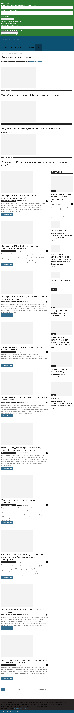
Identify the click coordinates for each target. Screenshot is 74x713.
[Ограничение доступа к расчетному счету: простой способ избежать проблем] (24, 434)
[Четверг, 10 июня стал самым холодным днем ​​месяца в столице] (62, 359)
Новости (26, 61)
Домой (3, 54)
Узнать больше (7, 214)
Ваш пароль (5, 17)
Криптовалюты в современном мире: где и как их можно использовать (24, 661)
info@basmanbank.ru (21, 708)
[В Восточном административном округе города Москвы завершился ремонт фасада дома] (62, 248)
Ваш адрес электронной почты (11, 30)
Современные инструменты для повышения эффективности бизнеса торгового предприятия (22, 557)
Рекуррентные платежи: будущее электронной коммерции (31, 129)
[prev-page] (51, 414)
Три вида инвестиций (61, 281)
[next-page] (23, 689)
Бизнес (11, 47)
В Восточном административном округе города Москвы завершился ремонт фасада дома (62, 259)
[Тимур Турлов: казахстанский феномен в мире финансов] (37, 77)
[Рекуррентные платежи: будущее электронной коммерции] (37, 111)
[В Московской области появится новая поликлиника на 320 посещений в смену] (62, 328)
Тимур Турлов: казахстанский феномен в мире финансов (30, 95)
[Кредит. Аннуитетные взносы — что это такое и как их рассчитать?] (62, 184)
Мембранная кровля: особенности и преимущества (61, 313)
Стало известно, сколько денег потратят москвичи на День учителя (61, 234)
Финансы (38, 47)
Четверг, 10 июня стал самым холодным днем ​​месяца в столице (61, 373)
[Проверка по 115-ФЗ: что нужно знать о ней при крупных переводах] (24, 282)
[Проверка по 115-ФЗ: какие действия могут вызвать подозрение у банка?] (37, 144)
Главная (4, 47)
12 (19, 690)
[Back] (1, 1)
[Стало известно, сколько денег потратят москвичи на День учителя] (62, 224)
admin (52, 204)
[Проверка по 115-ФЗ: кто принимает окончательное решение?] (24, 182)
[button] (70, 40)
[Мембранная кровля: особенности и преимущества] (62, 301)
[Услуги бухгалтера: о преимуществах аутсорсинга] (24, 486)
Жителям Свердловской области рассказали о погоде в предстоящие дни (62, 403)
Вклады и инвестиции (21, 47)
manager (4, 99)
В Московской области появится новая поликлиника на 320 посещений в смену (60, 342)
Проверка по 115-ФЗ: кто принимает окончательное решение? (18, 197)
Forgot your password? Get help (11, 21)
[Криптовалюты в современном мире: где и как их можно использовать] (24, 646)
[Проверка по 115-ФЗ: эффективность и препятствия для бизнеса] (24, 232)
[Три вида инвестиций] (62, 275)
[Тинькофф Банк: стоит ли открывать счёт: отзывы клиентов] (24, 333)
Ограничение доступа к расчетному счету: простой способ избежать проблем (21, 449)
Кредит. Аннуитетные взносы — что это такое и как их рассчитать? (61, 198)
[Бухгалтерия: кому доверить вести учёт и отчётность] (24, 595)
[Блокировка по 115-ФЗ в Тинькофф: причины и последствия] (24, 383)
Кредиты (31, 47)
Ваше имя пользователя (9, 10)
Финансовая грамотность (36, 61)
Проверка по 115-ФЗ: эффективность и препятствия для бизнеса (19, 247)
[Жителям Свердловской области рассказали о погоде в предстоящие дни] (62, 389)
